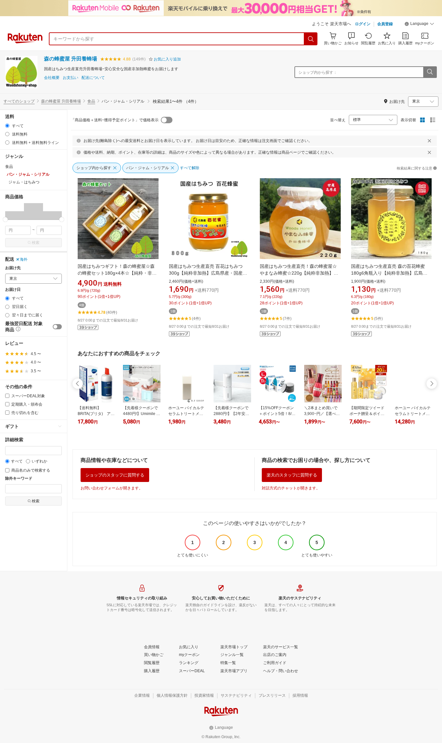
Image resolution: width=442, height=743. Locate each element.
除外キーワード (18, 478)
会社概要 (52, 78)
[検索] (310, 38)
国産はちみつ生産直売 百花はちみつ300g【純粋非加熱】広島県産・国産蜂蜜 (208, 273)
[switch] (57, 326)
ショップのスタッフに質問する (114, 475)
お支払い (70, 78)
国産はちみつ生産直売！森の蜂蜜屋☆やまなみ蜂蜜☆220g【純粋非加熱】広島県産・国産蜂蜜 (299, 273)
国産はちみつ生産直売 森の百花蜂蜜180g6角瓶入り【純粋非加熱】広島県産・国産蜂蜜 (389, 273)
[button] (419, 24)
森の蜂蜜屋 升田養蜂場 (70, 58)
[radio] (7, 126)
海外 (24, 259)
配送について (93, 78)
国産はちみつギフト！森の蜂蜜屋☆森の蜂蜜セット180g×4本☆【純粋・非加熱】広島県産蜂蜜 (117, 273)
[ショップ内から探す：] (429, 72)
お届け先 (13, 268)
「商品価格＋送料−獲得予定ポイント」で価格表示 (115, 120)
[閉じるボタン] (429, 141)
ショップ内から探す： (317, 72)
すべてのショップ (19, 101)
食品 (91, 101)
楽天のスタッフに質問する (292, 475)
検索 (35, 242)
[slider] (5, 219)
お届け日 (13, 290)
